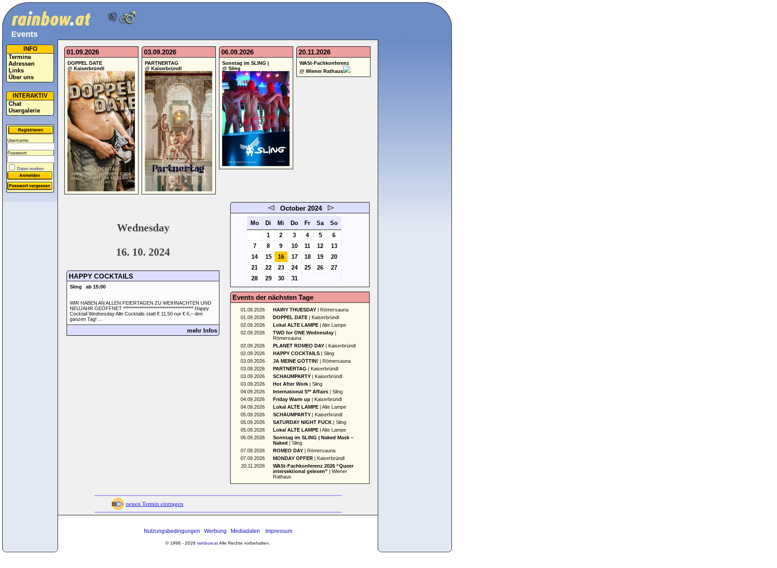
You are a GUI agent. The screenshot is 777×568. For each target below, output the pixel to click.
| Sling (303, 353)
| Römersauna (310, 309)
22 (268, 267)
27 (334, 267)
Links (16, 70)
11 (307, 246)
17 (294, 256)
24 (294, 267)
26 (320, 267)
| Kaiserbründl (306, 317)
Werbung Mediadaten (232, 531)
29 (268, 278)
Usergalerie (24, 110)
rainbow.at (207, 543)
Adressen (22, 63)
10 (294, 246)
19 (320, 256)
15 (268, 256)
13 (334, 246)
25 (307, 267)
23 (281, 267)
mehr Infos (202, 330)
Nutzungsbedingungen (172, 531)
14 (254, 256)
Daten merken (30, 169)
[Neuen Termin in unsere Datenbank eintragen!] (118, 509)
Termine (20, 57)
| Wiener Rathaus (313, 471)
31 (294, 278)
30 (281, 278)
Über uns (21, 77)
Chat (15, 103)
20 (334, 256)
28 (254, 278)
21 (254, 267)
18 (307, 256)
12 (320, 246)
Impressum (278, 531)
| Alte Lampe (309, 325)
